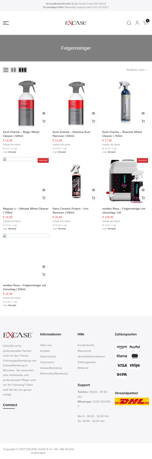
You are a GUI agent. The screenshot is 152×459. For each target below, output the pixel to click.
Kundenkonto (86, 345)
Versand (12, 152)
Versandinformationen (91, 356)
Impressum (47, 362)
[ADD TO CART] (44, 121)
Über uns (46, 345)
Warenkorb (84, 350)
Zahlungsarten (87, 362)
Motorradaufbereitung (53, 373)
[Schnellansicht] (44, 113)
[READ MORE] (44, 198)
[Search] (129, 23)
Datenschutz (48, 356)
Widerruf (83, 367)
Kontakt (45, 350)
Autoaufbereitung (51, 367)
